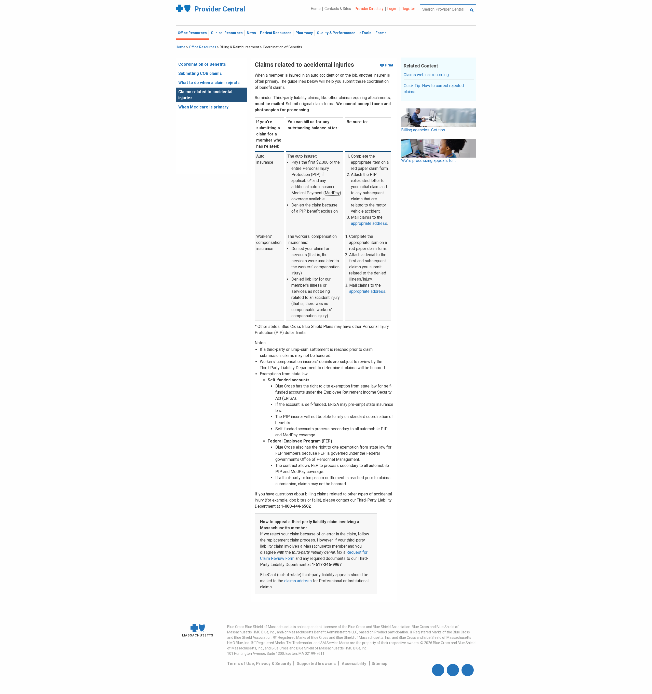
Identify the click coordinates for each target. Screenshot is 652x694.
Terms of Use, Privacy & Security (259, 663)
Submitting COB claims (200, 73)
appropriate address (369, 223)
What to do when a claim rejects (209, 82)
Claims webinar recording (426, 74)
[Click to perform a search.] (471, 10)
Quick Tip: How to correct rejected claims (434, 88)
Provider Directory (369, 9)
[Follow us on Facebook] (438, 670)
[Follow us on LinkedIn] (467, 670)
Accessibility (354, 663)
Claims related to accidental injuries (205, 94)
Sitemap (379, 663)
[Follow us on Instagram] (453, 670)
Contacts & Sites (337, 9)
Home (316, 9)
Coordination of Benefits (202, 64)
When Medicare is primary (203, 107)
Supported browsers (316, 663)
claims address (298, 580)
